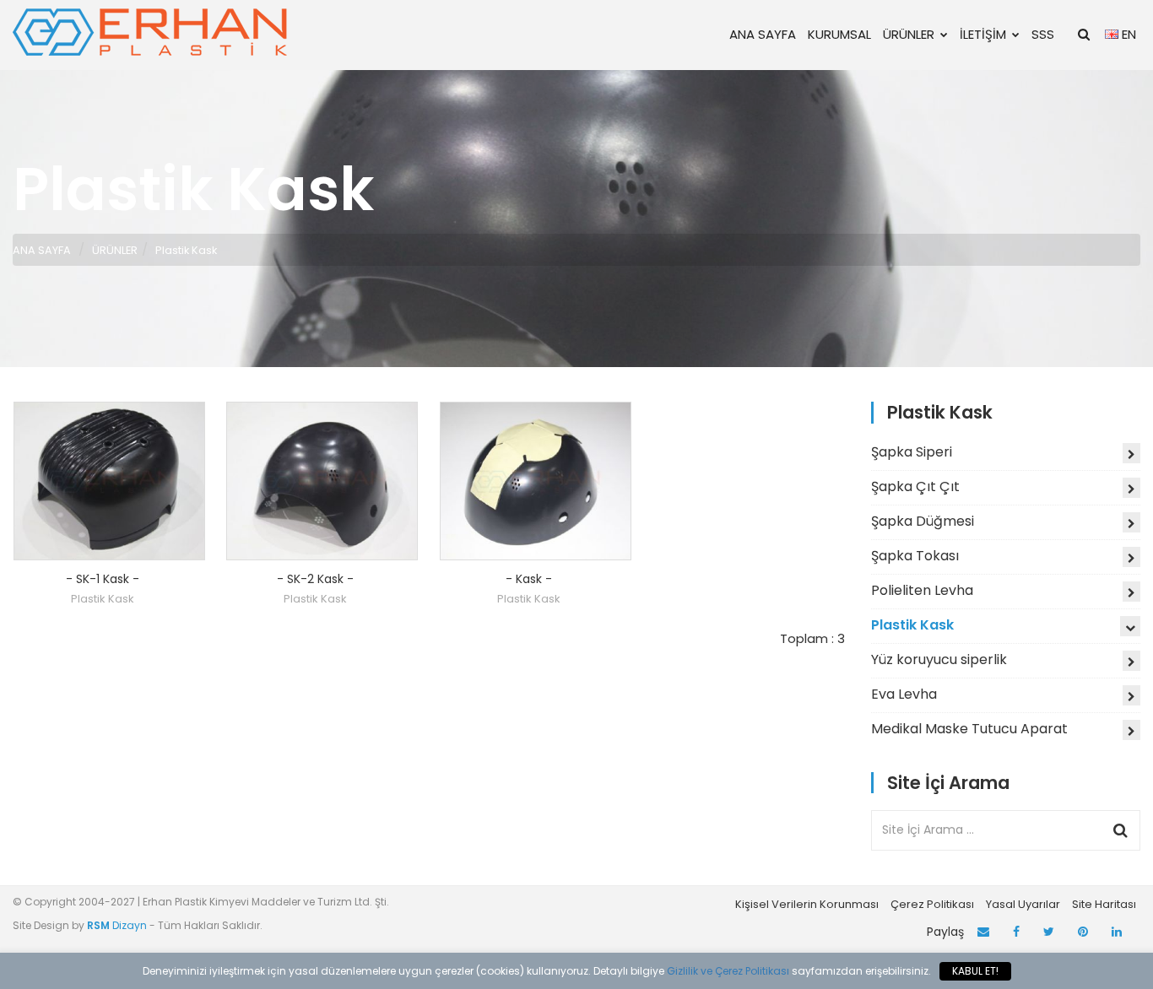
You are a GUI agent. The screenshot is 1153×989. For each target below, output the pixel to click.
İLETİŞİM (983, 34)
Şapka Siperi (911, 452)
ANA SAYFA (762, 34)
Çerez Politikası (932, 904)
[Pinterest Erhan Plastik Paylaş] (1083, 932)
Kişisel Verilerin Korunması (807, 904)
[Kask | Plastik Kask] (536, 481)
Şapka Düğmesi (922, 521)
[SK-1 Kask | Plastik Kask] (109, 481)
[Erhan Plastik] (152, 32)
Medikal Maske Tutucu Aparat (969, 728)
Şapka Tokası (915, 555)
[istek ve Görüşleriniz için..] (983, 932)
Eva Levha (904, 694)
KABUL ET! (975, 971)
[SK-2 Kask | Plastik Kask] (322, 481)
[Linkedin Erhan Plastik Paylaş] (1117, 932)
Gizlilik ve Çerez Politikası (728, 971)
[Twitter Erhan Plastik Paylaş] (1048, 932)
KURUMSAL (839, 34)
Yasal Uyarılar (1023, 904)
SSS (1042, 34)
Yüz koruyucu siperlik (939, 659)
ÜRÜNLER (908, 34)
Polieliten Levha (922, 590)
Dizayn (118, 925)
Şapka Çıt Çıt (915, 486)
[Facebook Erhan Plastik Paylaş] (1016, 932)
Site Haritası (1104, 904)
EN (1127, 34)
